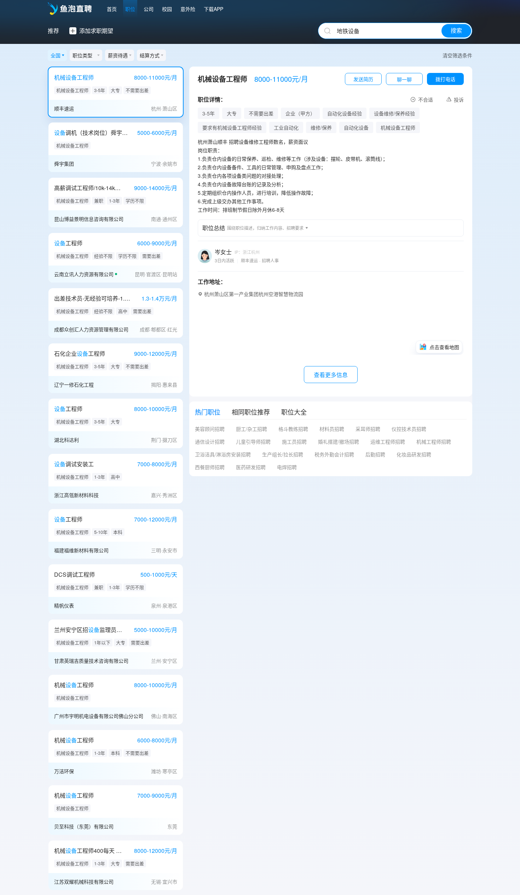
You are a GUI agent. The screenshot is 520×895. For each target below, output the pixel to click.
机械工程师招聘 (433, 441)
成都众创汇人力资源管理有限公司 (91, 329)
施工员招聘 (294, 441)
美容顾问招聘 (210, 428)
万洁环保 (64, 771)
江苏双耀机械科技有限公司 (84, 881)
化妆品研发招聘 (414, 454)
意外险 (187, 8)
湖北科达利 (66, 439)
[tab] (207, 411)
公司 (149, 8)
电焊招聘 (287, 467)
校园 (167, 8)
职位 (130, 8)
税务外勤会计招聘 (334, 454)
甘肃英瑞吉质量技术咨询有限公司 (91, 660)
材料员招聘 (331, 428)
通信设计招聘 (210, 441)
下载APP (213, 8)
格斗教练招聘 (293, 428)
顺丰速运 (64, 108)
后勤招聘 (375, 454)
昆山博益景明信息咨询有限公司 (88, 218)
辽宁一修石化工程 (74, 384)
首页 (112, 8)
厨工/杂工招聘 (251, 428)
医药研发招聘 (251, 467)
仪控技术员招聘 (409, 428)
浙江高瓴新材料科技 (76, 494)
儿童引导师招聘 (253, 441)
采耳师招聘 (368, 428)
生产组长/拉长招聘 (282, 454)
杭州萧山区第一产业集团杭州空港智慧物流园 (253, 293)
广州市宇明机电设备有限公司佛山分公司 (98, 715)
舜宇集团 (64, 163)
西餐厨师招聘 (210, 467)
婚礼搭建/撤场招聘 (338, 441)
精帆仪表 (64, 605)
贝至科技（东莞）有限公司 (84, 826)
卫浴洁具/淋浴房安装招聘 (223, 454)
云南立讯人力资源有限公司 (84, 274)
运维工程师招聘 (387, 441)
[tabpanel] (331, 450)
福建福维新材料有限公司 (81, 550)
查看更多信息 (331, 375)
